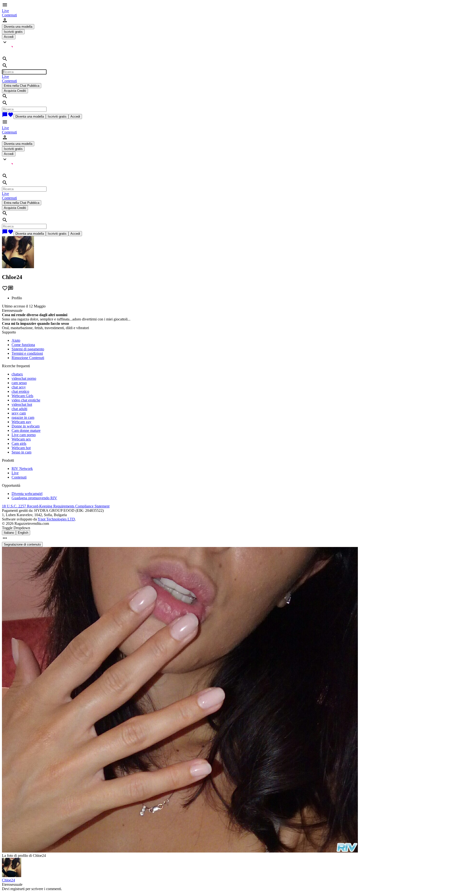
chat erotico (20, 391)
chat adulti (19, 409)
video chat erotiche (26, 400)
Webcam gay (21, 422)
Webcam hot (21, 448)
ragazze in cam (23, 417)
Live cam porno (24, 435)
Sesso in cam (21, 452)
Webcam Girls (22, 396)
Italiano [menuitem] (9, 532)
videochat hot (22, 404)
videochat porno (24, 378)
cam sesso (19, 383)
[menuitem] (5, 11)
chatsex (17, 374)
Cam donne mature (26, 430)
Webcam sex (21, 439)
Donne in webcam (26, 426)
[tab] (236, 298)
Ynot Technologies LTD (56, 519)
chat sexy (19, 387)
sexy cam (19, 413)
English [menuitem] (23, 532)
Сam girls (19, 443)
